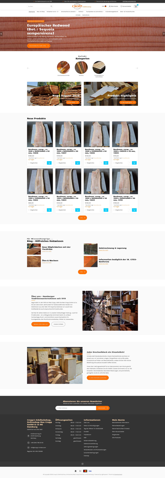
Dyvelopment (118, 474)
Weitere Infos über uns (41, 324)
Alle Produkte (116, 437)
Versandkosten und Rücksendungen (95, 449)
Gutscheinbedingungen (91, 452)
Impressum (87, 434)
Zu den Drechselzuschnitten (97, 378)
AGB (85, 437)
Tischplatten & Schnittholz (94, 11)
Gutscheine (85, 15)
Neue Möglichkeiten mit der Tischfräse (56, 248)
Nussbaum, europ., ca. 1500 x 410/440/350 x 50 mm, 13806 (96, 151)
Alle (81, 218)
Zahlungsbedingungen (91, 446)
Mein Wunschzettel (118, 431)
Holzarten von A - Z (52, 11)
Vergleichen (33, 163)
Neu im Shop (41, 11)
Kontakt (86, 431)
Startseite (32, 11)
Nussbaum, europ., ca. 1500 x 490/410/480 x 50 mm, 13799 (124, 198)
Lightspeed (104, 474)
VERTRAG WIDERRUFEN (129, 1)
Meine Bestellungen (118, 425)
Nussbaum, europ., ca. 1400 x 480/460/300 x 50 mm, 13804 (96, 198)
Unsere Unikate (58, 324)
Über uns (86, 422)
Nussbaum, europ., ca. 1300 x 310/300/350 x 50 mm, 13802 (39, 198)
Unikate (78, 15)
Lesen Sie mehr (46, 251)
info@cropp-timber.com (38, 447)
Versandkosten (40, 158)
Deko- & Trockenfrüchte (127, 11)
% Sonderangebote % (112, 11)
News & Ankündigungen (91, 425)
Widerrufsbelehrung (90, 440)
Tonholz (81, 11)
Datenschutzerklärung (91, 443)
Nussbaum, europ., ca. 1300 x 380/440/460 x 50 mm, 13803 (67, 198)
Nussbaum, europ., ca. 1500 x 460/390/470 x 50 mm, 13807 (67, 151)
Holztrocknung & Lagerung (112, 248)
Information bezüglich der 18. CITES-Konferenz (118, 260)
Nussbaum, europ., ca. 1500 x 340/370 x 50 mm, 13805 (124, 151)
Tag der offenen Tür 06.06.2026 (93, 428)
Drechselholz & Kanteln (68, 11)
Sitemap (86, 455)
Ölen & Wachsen (50, 260)
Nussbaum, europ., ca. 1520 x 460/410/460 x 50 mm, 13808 (39, 151)
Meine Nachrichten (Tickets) (121, 428)
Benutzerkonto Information (120, 422)
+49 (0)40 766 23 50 (37, 442)
